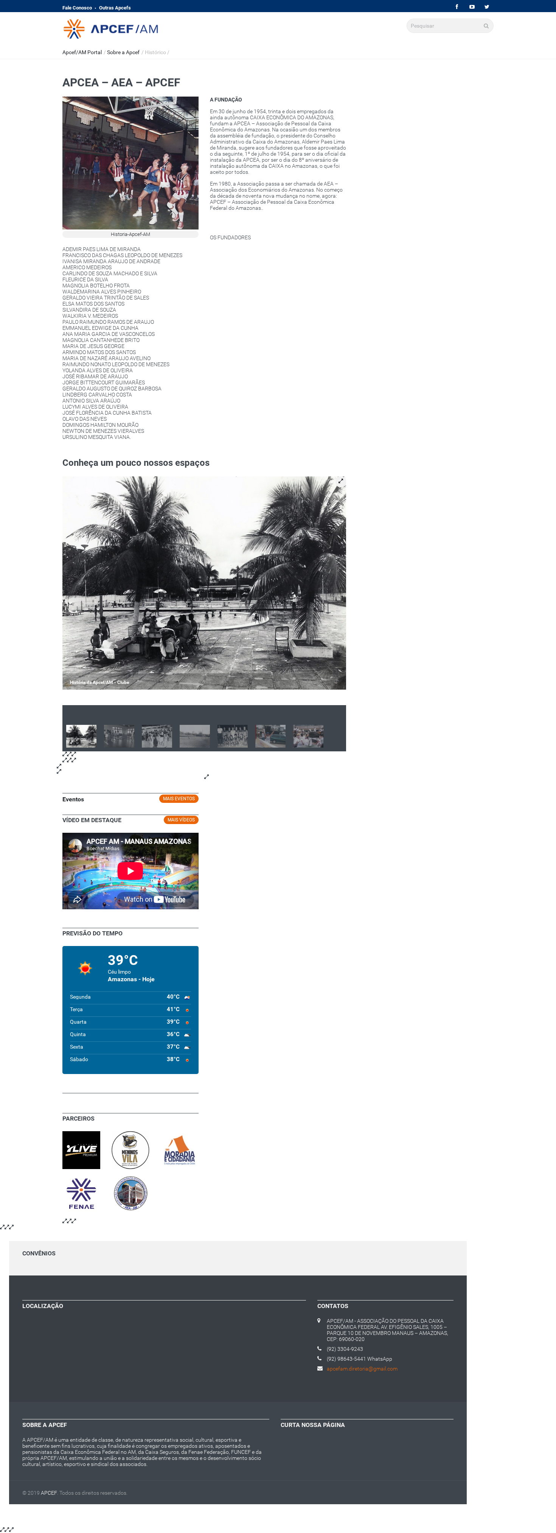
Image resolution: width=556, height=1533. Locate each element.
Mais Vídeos (181, 820)
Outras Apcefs (115, 8)
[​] (456, 7)
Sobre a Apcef (123, 52)
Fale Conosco (77, 8)
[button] (340, 481)
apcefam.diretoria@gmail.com (362, 1369)
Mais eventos (179, 798)
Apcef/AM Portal (82, 52)
